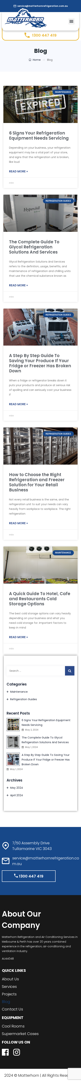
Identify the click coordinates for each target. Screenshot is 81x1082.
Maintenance (19, 692)
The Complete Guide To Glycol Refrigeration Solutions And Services (34, 247)
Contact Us (12, 1009)
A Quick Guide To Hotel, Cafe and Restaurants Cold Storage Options (39, 599)
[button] (71, 21)
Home (36, 60)
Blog (6, 1002)
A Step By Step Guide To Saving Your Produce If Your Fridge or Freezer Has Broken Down (40, 363)
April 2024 (16, 795)
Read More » (18, 171)
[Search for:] (40, 670)
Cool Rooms (13, 1026)
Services (9, 986)
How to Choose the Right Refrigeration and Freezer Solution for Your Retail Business (37, 482)
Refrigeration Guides (23, 699)
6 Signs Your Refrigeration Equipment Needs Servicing (39, 135)
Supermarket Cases (20, 1034)
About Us (10, 979)
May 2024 (16, 788)
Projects (9, 994)
